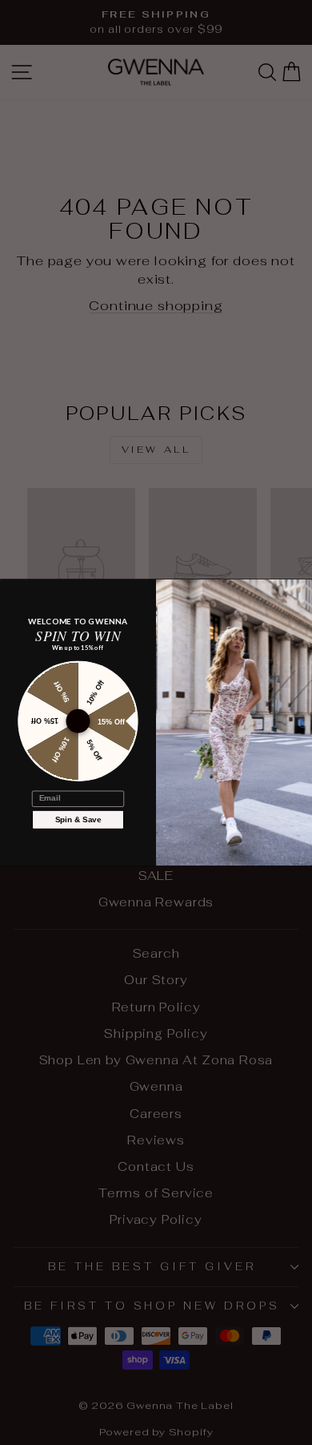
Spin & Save (78, 819)
